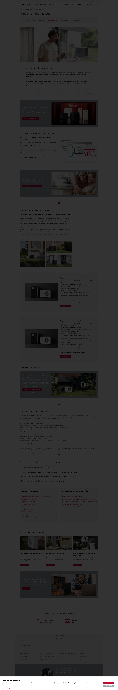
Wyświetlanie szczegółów (6, 688)
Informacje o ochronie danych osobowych (22, 688)
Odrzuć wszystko (108, 685)
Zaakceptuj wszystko (108, 683)
